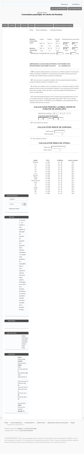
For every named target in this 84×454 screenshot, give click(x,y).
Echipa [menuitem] (31, 25)
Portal (31, 30)
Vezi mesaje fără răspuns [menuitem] (59, 8)
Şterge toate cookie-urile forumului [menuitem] (58, 422)
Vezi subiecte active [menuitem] (75, 8)
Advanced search (14, 208)
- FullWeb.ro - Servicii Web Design (26, 428)
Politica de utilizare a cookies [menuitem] (63, 25)
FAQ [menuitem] (18, 25)
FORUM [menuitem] (11, 25)
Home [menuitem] (5, 25)
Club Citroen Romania (26, 430)
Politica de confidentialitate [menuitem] (44, 25)
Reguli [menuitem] (73, 422)
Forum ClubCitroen (16, 422)
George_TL (21, 411)
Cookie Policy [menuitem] (41, 422)
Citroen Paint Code (24, 346)
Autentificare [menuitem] (76, 4)
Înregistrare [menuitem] (64, 4)
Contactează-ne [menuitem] (29, 422)
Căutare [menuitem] (24, 25)
